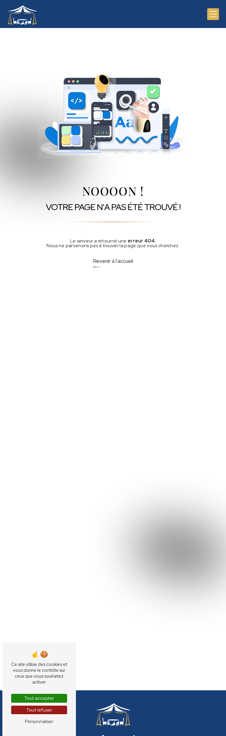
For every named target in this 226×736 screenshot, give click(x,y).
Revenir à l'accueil (113, 261)
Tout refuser (39, 710)
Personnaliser (39, 721)
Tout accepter (39, 698)
